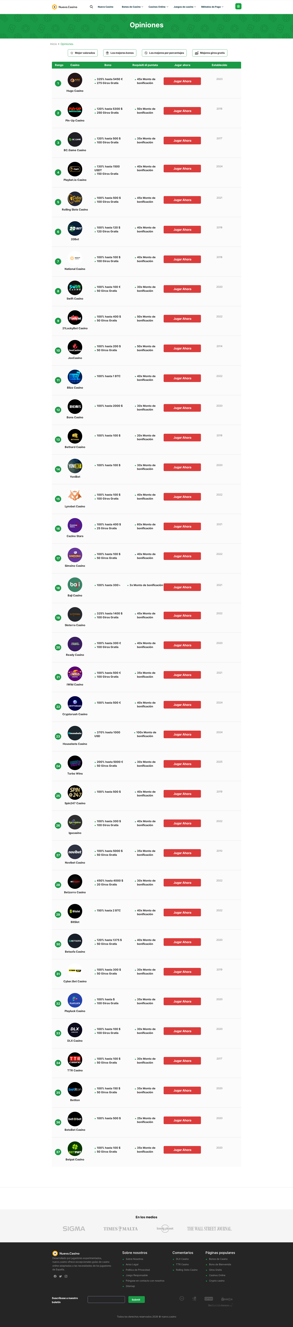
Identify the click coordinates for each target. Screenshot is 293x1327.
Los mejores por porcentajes (166, 52)
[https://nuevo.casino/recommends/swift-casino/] (75, 288)
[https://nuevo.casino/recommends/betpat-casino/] (75, 1148)
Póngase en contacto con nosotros (145, 1280)
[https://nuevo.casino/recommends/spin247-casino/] (75, 792)
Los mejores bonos (122, 52)
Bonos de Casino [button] (131, 6)
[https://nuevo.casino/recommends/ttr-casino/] (75, 1059)
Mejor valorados (85, 52)
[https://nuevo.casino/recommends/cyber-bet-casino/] (75, 970)
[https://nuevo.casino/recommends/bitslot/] (75, 911)
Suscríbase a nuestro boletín (65, 1300)
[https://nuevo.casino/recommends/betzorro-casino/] (75, 881)
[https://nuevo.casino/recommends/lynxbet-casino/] (75, 495)
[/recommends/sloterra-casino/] (75, 614)
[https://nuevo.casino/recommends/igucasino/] (75, 822)
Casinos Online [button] (157, 6)
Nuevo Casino (105, 6)
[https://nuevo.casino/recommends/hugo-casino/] (75, 80)
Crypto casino (216, 1280)
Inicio (53, 44)
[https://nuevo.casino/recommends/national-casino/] (75, 258)
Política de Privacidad (138, 1269)
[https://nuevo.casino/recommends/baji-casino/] (75, 584)
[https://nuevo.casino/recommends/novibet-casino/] (75, 852)
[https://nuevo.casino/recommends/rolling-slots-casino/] (75, 199)
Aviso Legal (132, 1264)
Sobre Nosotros (134, 1258)
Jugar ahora (182, 81)
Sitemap (130, 1286)
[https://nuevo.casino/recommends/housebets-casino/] (75, 733)
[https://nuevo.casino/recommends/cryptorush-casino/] (75, 703)
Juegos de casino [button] (183, 6)
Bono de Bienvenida (220, 1264)
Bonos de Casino (218, 1258)
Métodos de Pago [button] (211, 6)
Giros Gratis (215, 1269)
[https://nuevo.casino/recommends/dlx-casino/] (75, 1030)
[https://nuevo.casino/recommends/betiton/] (75, 1089)
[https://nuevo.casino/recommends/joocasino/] (75, 347)
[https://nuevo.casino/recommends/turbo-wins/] (75, 525)
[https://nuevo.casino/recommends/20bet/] (75, 228)
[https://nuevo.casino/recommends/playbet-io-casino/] (75, 169)
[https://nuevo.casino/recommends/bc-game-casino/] (75, 139)
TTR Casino (182, 1264)
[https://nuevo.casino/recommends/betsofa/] (75, 941)
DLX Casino (182, 1258)
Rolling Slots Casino (187, 1269)
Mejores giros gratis (212, 52)
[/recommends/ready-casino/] (75, 644)
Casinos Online (217, 1275)
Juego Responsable (137, 1275)
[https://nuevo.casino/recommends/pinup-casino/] (75, 109)
